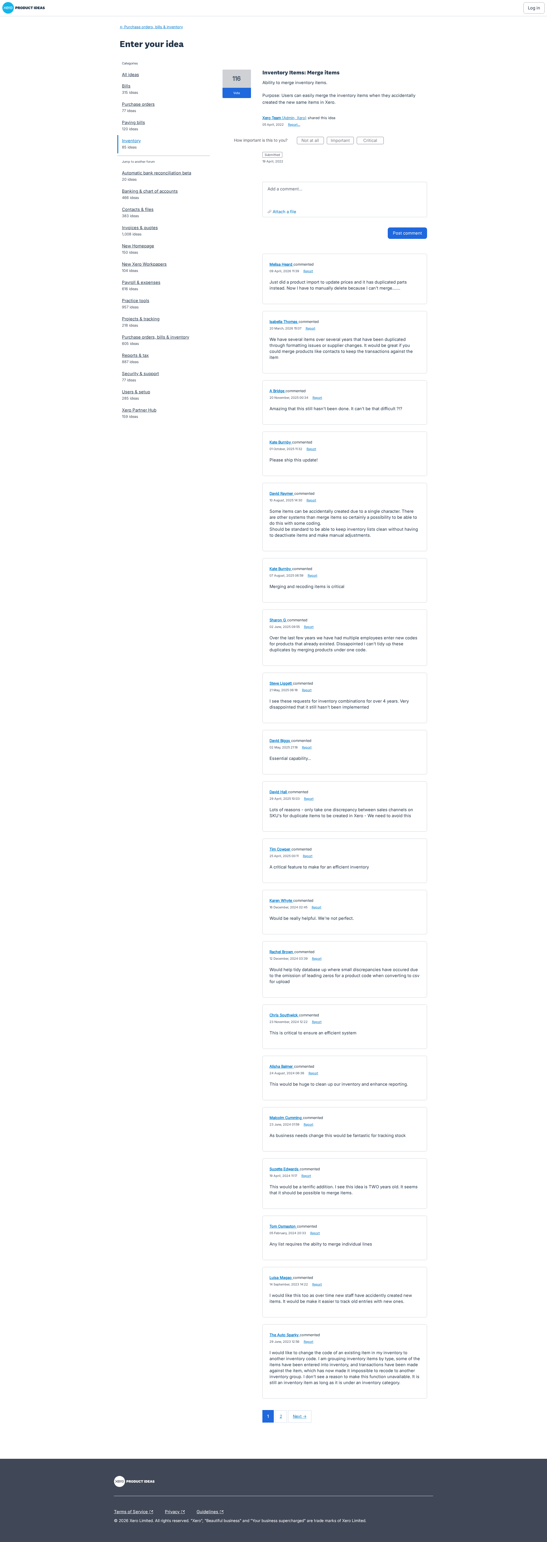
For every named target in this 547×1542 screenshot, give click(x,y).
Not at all (312, 141)
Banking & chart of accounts (150, 191)
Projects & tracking (141, 319)
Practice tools (135, 300)
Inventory (131, 140)
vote (236, 93)
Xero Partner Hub (139, 410)
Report (308, 271)
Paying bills (133, 122)
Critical (373, 141)
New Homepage (138, 246)
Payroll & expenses (141, 282)
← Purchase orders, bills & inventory (151, 27)
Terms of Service (131, 1511)
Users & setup (136, 391)
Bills (126, 86)
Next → (300, 1416)
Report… (294, 125)
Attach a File (284, 211)
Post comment (407, 233)
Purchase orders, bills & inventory (155, 337)
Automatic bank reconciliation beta (156, 173)
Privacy (173, 1511)
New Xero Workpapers (144, 264)
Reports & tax (135, 355)
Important (342, 141)
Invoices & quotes (140, 227)
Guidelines (208, 1511)
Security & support (140, 373)
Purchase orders (138, 104)
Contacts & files (138, 209)
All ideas (130, 74)
